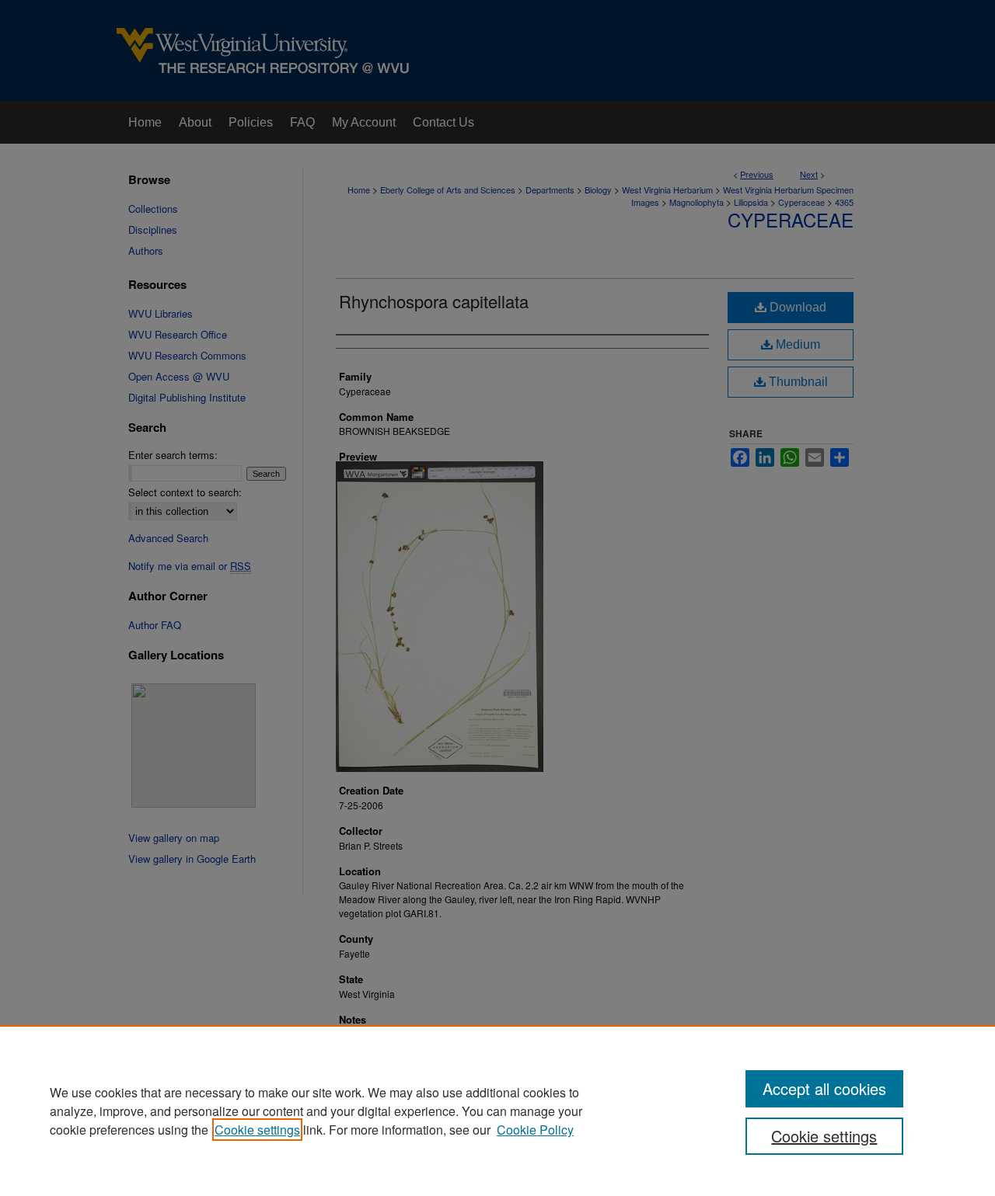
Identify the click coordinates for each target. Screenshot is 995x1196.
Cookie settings (257, 1130)
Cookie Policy (535, 1130)
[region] (497, 1110)
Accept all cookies (824, 1088)
